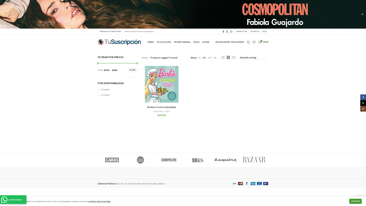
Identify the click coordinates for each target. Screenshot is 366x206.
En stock (105, 94)
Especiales (158, 111)
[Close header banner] (362, 14)
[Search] (248, 42)
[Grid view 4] (233, 58)
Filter (132, 70)
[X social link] (227, 31)
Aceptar (355, 201)
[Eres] (197, 160)
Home (145, 57)
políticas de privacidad (99, 201)
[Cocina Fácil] (140, 160)
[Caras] (112, 160)
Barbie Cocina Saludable (161, 107)
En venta (105, 89)
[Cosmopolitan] (169, 160)
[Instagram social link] (231, 31)
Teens (167, 111)
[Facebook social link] (223, 31)
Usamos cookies (12, 201)
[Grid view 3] (228, 58)
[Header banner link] (178, 14)
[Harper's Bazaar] (254, 160)
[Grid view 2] (223, 58)
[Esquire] (225, 160)
